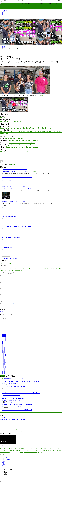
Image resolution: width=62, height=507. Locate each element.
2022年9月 (4, 332)
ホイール (58, 268)
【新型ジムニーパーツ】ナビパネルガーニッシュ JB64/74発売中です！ (17, 177)
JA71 (13, 448)
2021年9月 (4, 342)
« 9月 (1, 480)
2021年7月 (4, 344)
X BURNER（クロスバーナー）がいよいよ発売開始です (17, 410)
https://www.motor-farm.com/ (14, 138)
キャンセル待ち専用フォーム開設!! (9, 258)
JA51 (4, 263)
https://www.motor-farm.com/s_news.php (6, 313)
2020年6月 (4, 357)
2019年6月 (4, 369)
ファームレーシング (51, 450)
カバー (16, 268)
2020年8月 (4, 355)
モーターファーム (5, 10)
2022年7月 (4, 334)
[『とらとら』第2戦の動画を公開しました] (6, 214)
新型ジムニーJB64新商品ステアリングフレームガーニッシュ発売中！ (16, 182)
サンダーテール (25, 268)
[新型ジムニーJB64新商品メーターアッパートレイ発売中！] (6, 199)
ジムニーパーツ (39, 268)
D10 (3, 448)
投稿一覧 (12, 164)
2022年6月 (4, 335)
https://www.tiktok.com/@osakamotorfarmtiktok (22, 147)
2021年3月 (4, 348)
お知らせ (3, 458)
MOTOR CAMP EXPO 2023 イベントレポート (10, 430)
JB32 (20, 448)
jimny (2, 268)
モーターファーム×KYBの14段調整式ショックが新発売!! (17, 404)
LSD (35, 448)
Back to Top (2, 412)
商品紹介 (3, 463)
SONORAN (39, 448)
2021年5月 (4, 346)
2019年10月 (4, 365)
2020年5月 (4, 358)
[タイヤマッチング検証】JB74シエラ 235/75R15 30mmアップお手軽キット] (15, 186)
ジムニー (3, 11)
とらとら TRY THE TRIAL (6, 459)
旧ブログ (1, 311)
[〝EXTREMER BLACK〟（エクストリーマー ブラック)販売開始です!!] (14, 169)
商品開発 (3, 464)
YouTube (3, 456)
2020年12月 (4, 351)
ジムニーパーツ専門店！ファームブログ (14, 419)
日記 (3, 466)
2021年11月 (4, 340)
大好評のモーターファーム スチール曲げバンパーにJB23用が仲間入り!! (21, 393)
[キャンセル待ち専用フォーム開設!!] (6, 256)
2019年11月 (4, 364)
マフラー (7, 452)
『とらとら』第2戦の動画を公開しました (10, 216)
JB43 (11, 263)
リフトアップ (26, 452)
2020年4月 (4, 359)
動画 (38, 452)
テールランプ (36, 450)
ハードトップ (51, 268)
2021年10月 (4, 341)
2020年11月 (4, 352)
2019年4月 (4, 371)
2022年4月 (4, 336)
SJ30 (37, 448)
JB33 (9, 263)
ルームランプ (21, 270)
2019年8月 (4, 367)
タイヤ (45, 268)
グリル (59, 448)
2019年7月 (4, 368)
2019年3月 (4, 372)
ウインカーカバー (6, 268)
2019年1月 (4, 373)
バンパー (55, 268)
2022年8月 (4, 333)
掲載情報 (3, 465)
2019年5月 (4, 370)
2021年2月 (4, 349)
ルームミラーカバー (16, 270)
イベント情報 (43, 448)
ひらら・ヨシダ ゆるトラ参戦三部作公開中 (11, 237)
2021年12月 (4, 339)
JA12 (7, 448)
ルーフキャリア (30, 452)
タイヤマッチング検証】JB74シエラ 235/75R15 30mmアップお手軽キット (17, 188)
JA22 (3, 263)
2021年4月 (4, 347)
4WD (1, 448)
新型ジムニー (43, 452)
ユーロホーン (21, 452)
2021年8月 (4, 343)
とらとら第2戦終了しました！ (8, 247)
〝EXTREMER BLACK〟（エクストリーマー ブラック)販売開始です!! (17, 171)
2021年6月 (4, 345)
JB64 (3, 12)
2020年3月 (4, 360)
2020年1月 (4, 362)
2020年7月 (4, 356)
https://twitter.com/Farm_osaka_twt (19, 145)
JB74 (16, 263)
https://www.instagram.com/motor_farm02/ (23, 141)
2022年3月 (4, 337)
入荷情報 (3, 461)
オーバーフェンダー (12, 268)
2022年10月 (4, 331)
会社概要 (3, 17)
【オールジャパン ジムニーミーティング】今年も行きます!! (12, 431)
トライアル (39, 450)
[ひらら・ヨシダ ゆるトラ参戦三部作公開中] (6, 235)
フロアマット (56, 450)
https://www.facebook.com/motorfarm (22, 143)
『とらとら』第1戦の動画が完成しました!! (13, 386)
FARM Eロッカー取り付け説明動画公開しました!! (15, 398)
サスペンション (20, 268)
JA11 (3, 14)
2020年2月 (4, 361)
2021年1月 (4, 350)
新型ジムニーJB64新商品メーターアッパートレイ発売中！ (14, 201)
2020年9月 (4, 354)
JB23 (3, 13)
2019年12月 (4, 363)
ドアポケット (48, 268)
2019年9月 (4, 366)
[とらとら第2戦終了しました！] (6, 245)
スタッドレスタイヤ (28, 450)
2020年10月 (4, 353)
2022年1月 (4, 338)
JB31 (8, 263)
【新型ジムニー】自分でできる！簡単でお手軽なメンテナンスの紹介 (14, 429)
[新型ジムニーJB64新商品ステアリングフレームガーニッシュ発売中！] (14, 180)
